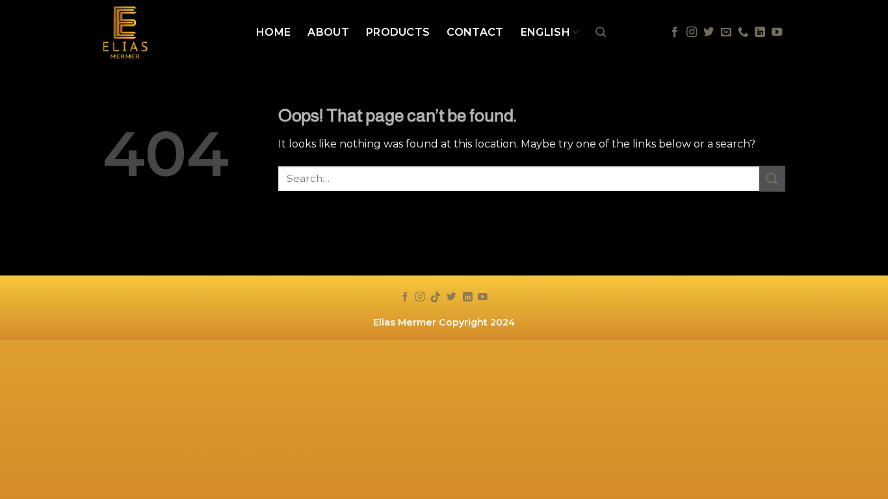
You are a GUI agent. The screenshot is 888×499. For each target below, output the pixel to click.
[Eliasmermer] (170, 32)
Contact (475, 32)
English (545, 32)
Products (398, 32)
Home (273, 32)
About (328, 32)
